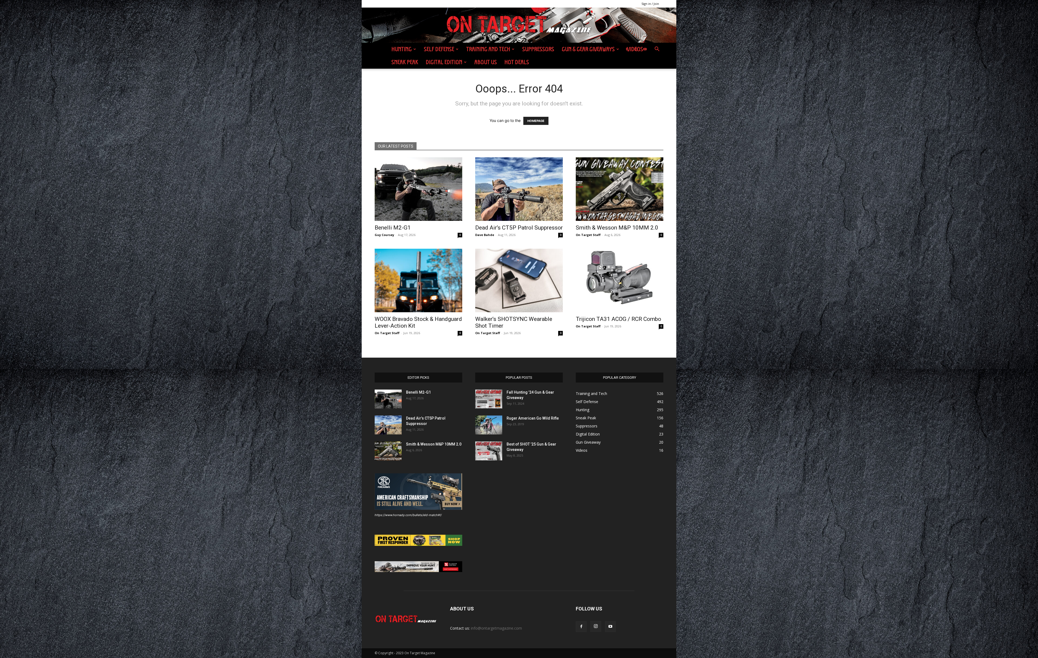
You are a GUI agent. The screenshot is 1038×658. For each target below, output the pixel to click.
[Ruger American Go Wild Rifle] (488, 425)
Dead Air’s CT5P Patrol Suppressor (519, 227)
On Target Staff (588, 235)
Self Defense (439, 49)
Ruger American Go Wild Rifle (533, 418)
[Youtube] (645, 49)
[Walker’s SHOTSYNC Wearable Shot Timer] (519, 280)
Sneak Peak (404, 62)
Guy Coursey (384, 235)
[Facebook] (627, 49)
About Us (485, 62)
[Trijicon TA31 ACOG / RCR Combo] (619, 280)
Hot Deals (516, 62)
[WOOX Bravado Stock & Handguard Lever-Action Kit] (418, 280)
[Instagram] (636, 49)
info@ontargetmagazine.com (496, 628)
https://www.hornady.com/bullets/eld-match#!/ (408, 515)
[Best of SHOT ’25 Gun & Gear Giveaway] (488, 450)
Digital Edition (444, 62)
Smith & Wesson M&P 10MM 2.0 (617, 227)
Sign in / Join (650, 4)
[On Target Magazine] (519, 25)
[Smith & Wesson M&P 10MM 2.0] (619, 189)
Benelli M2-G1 (393, 227)
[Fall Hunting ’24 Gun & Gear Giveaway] (488, 399)
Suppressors (538, 49)
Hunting (401, 49)
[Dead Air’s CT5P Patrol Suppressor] (519, 189)
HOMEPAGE (535, 121)
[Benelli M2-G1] (418, 189)
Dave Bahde (484, 235)
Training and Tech (488, 49)
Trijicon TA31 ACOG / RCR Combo (618, 319)
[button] (656, 49)
